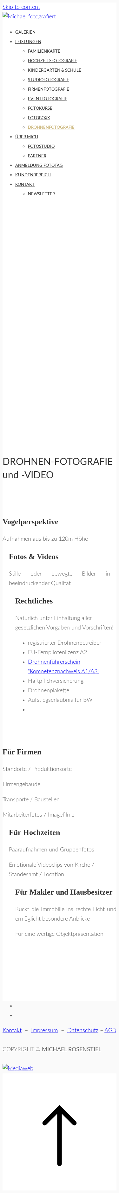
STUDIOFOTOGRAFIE (48, 80)
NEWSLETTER (41, 194)
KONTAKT (25, 185)
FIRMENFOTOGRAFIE (48, 90)
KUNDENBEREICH (33, 175)
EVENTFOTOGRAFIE (47, 99)
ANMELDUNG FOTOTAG (39, 166)
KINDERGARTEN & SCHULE (54, 70)
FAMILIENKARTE (44, 51)
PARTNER (37, 156)
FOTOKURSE (40, 109)
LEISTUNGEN (28, 42)
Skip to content (21, 7)
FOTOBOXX (39, 118)
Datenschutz (82, 1030)
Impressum (44, 1030)
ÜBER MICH (26, 137)
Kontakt (12, 1030)
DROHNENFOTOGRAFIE (51, 128)
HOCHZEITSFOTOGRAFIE (52, 61)
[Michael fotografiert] (29, 17)
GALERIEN (25, 32)
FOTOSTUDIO (41, 147)
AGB (110, 1030)
